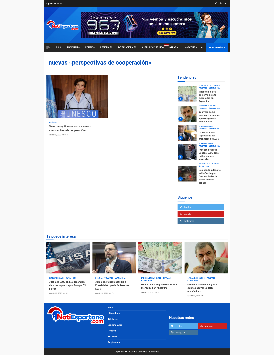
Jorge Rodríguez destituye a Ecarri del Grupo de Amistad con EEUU (114, 257)
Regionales (106, 47)
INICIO (59, 47)
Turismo (112, 336)
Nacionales (73, 47)
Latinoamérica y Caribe (209, 85)
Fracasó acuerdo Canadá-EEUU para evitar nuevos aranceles (187, 152)
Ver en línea (218, 47)
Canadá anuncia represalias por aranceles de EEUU (187, 133)
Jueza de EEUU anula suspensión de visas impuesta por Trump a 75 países (68, 257)
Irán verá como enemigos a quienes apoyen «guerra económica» (187, 114)
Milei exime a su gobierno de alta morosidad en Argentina (187, 94)
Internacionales (127, 47)
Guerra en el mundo (153, 47)
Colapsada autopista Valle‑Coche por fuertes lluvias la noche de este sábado (187, 173)
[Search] (202, 47)
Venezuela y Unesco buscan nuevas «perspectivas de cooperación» (77, 96)
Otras (172, 47)
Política (90, 47)
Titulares (203, 88)
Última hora (214, 88)
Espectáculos (115, 325)
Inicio (110, 307)
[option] (201, 94)
